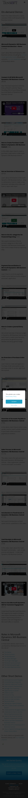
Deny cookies (14, 405)
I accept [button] (14, 401)
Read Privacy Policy (11, 396)
